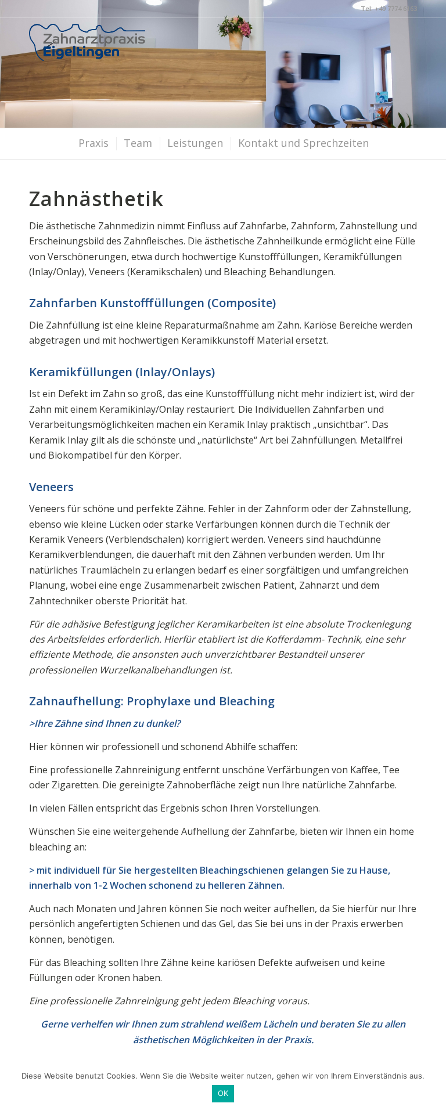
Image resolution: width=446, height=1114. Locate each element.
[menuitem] (92, 143)
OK (223, 1093)
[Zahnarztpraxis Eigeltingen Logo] (87, 57)
